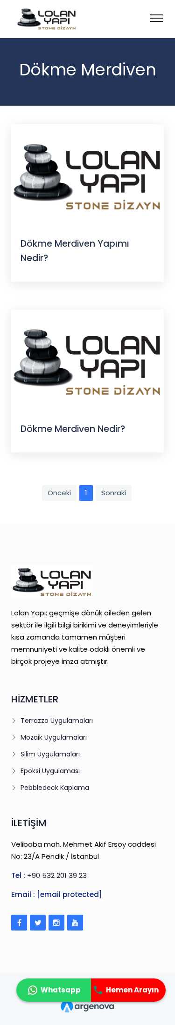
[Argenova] (87, 1004)
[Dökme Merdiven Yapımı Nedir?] (87, 175)
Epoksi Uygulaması (50, 770)
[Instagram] (56, 923)
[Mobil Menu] (157, 17)
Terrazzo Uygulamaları (57, 720)
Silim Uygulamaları (50, 754)
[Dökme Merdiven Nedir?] (87, 360)
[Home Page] (34, 19)
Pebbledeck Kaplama (55, 787)
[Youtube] (75, 923)
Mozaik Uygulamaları (54, 737)
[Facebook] (19, 923)
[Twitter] (38, 923)
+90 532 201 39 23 (57, 875)
